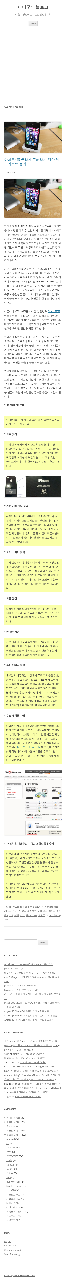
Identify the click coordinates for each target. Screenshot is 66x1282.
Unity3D (10, 1190)
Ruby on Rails (13, 1181)
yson (6, 1053)
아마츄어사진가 (12, 1122)
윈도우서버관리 (14, 1215)
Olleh (15, 911)
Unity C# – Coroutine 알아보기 (29, 1053)
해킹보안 (10, 1220)
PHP (8, 1177)
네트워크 (10, 1203)
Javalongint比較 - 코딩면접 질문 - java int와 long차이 (31, 1045)
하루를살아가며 (38, 906)
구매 (39, 911)
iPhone (8, 911)
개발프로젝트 (13, 1198)
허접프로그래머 (12, 1134)
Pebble (10, 1173)
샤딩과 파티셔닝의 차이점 (33, 1062)
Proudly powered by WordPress (19, 1275)
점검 (22, 915)
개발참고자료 (13, 1194)
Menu (33, 23)
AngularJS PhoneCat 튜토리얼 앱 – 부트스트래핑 (29, 1019)
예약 (16, 915)
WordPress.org (12, 1254)
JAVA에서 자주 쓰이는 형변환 (18, 1049)
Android (10, 1139)
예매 (11, 915)
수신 (45, 911)
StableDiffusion (14, 1186)
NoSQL (10, 1168)
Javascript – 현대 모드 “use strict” (21, 989)
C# (7, 1143)
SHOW (22, 911)
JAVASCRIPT (12, 1156)
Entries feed (10, 1245)
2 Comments (11, 172)
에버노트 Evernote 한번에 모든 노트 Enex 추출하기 (30, 972)
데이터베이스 (13, 1207)
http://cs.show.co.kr (28, 747)
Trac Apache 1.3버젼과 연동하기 (42, 1041)
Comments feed (12, 1249)
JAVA (8, 1151)
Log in (7, 1241)
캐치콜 (41, 915)
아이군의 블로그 (33, 7)
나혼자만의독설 (12, 1117)
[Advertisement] (33, 65)
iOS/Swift (11, 1147)
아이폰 (52, 911)
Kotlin (9, 1160)
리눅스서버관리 (14, 1211)
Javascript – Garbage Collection (20, 985)
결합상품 (31, 911)
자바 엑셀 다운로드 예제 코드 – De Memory (26, 1087)
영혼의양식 (10, 1126)
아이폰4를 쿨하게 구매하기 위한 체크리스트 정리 (31, 161)
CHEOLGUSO (11, 1066)
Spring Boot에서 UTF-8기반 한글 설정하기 (39, 1083)
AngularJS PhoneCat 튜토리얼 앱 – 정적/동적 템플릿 (30, 1015)
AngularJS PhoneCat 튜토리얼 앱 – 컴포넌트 (26, 1011)
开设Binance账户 (13, 1041)
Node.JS (10, 1164)
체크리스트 (31, 915)
